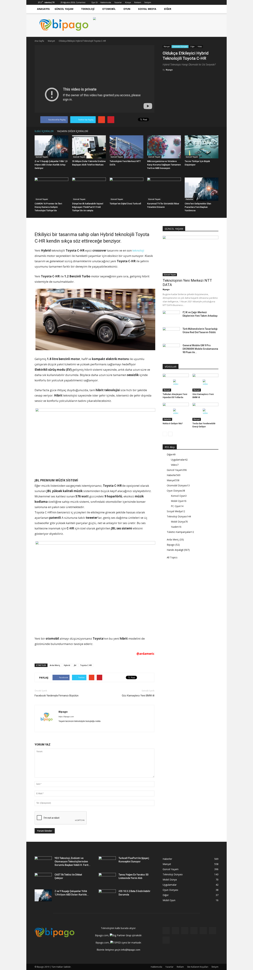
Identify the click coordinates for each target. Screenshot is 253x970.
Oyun (126, 9)
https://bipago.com (66, 717)
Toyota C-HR (86, 665)
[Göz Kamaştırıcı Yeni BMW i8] (205, 383)
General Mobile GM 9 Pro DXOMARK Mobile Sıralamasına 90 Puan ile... (200, 349)
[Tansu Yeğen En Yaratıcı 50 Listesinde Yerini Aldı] (107, 879)
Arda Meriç (55, 665)
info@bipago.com (130, 949)
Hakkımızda (105, 2)
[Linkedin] (198, 2)
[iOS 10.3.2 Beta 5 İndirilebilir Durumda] (107, 895)
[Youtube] (215, 2)
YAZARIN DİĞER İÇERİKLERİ (72, 131)
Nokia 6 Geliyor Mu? (173, 423)
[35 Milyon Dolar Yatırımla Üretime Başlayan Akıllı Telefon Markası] (89, 147)
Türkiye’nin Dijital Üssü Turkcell (125, 203)
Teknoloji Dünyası (179, 516)
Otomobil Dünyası (180, 46)
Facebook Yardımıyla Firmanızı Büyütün (56, 695)
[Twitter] (210, 2)
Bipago (169, 69)
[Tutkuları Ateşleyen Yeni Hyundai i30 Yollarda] (176, 383)
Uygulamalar (179, 459)
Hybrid (67, 665)
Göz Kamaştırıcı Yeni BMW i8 (138, 695)
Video (200, 46)
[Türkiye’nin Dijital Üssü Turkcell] (126, 189)
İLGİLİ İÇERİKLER (44, 131)
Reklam (137, 2)
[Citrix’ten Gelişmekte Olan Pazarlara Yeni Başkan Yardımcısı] (201, 189)
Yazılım (176, 526)
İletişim (147, 2)
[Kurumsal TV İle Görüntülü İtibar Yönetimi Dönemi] (164, 189)
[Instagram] (193, 2)
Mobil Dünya (179, 521)
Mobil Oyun (178, 501)
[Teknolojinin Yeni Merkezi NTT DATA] (126, 147)
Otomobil (109, 9)
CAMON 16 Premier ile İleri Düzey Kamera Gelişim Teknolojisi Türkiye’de (48, 207)
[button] (214, 9)
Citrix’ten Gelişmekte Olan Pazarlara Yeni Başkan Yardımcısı (198, 207)
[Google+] (187, 2)
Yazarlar (118, 2)
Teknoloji (87, 9)
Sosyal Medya (147, 9)
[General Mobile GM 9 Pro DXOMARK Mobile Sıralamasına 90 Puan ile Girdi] (171, 350)
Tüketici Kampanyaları (180, 532)
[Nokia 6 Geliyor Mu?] (176, 412)
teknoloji (138, 250)
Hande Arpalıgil (175, 549)
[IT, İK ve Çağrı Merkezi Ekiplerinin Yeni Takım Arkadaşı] (171, 317)
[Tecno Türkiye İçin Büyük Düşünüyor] (201, 147)
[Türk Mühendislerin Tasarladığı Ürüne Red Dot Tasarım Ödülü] (171, 333)
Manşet (167, 46)
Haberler (189, 199)
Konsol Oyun (179, 495)
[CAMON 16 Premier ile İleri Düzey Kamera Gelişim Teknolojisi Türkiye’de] (51, 189)
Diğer (167, 9)
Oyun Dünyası (176, 490)
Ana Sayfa (39, 40)
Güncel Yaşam (64, 9)
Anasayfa (43, 9)
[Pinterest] (204, 2)
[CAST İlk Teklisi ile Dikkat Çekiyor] (43, 879)
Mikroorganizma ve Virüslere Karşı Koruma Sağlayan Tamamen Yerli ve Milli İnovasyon (164, 164)
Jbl (75, 665)
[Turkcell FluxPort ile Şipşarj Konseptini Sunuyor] (107, 862)
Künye (128, 2)
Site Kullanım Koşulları (197, 966)
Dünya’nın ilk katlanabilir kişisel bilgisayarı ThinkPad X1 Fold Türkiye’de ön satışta (87, 207)
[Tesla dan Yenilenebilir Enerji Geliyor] (205, 412)
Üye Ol (94, 2)
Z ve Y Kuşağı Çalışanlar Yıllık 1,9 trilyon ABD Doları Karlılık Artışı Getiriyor (51, 164)
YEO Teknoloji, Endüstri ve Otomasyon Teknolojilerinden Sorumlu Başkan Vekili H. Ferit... (72, 861)
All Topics (172, 557)
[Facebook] (181, 2)
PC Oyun (177, 506)
